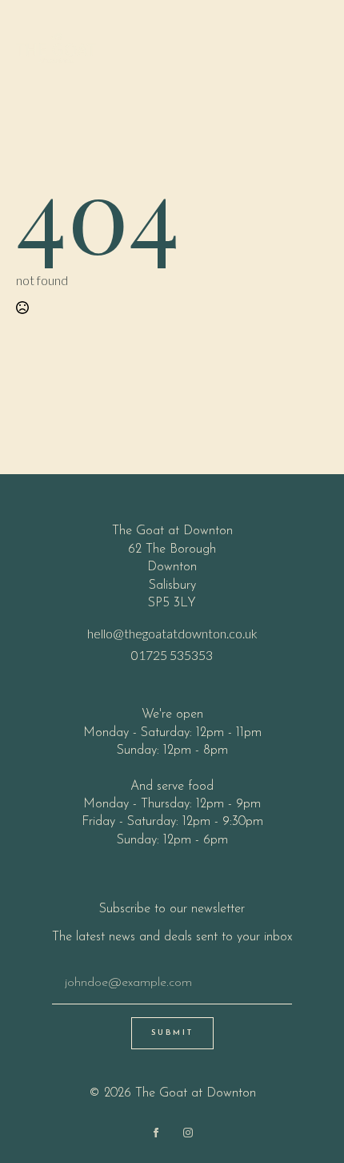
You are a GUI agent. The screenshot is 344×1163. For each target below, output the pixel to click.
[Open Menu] (315, 48)
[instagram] (188, 1132)
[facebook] (156, 1132)
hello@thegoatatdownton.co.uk (172, 633)
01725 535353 (172, 654)
